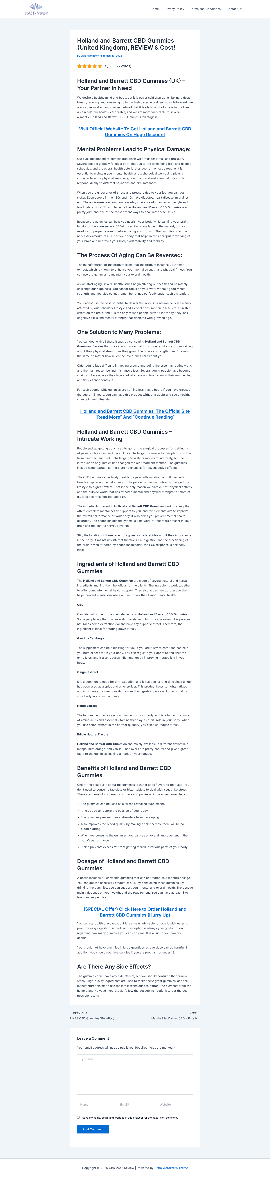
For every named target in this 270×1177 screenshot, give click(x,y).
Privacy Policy (174, 9)
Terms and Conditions (205, 9)
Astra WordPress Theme (171, 1168)
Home (154, 9)
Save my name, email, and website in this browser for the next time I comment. (130, 1117)
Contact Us (234, 9)
